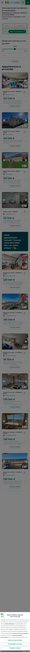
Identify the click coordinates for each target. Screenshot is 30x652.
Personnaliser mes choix (15, 644)
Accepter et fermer (15, 648)
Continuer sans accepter (15, 640)
